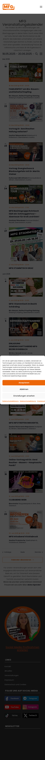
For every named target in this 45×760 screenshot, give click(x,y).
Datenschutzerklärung (10, 401)
